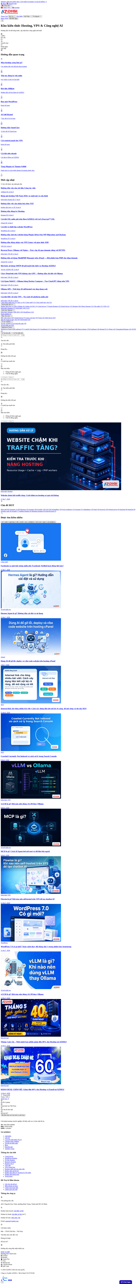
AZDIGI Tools (9, 1149)
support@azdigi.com (11, 1221)
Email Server (66, 306)
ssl (2, 522)
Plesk (112, 329)
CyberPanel (72, 329)
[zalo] (5, 1280)
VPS (106, 306)
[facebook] (2, 1280)
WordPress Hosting (11, 1158)
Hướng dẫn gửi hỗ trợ (12, 1171)
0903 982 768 (15, 1218)
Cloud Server (43, 306)
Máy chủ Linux (7, 318)
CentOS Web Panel (32, 329)
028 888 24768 (17, 1214)
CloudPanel (45, 329)
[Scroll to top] (2, 1282)
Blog (6, 1145)
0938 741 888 (5, 1252)
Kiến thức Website (8, 312)
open (44, 522)
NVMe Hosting (10, 1160)
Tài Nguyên (36, 16)
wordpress (31, 522)
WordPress (28, 312)
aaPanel (20, 329)
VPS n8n (8, 1165)
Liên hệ (7, 1138)
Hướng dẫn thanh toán (12, 1174)
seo (26, 522)
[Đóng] (23, 335)
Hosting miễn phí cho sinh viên (15, 1169)
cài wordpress (51, 522)
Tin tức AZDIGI (8, 323)
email (21, 522)
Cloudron (55, 329)
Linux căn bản (32, 318)
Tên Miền (19, 16)
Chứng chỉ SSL (31, 306)
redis (6, 522)
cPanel (63, 329)
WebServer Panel (8, 329)
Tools (41, 318)
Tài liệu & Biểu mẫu (11, 1143)
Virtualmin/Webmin (123, 329)
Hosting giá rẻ (9, 1163)
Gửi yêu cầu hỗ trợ (11, 1184)
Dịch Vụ (11, 16)
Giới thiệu (8, 1136)
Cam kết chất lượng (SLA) (13, 1140)
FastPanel (94, 329)
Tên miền (98, 306)
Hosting (77, 306)
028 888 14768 (18, 1211)
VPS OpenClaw (10, 1167)
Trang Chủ (4, 16)
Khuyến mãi (20, 323)
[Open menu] (2, 21)
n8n (17, 522)
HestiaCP (104, 329)
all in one (38, 522)
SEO (20, 312)
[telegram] (11, 1280)
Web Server (50, 318)
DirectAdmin (84, 329)
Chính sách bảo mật (11, 1189)
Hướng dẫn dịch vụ (9, 306)
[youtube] (9, 1280)
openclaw (12, 522)
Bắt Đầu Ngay (13, 18)
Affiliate (21, 306)
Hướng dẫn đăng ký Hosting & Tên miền (18, 1173)
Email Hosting (55, 306)
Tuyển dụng (8, 1176)
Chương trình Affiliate (12, 1141)
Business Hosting (10, 1162)
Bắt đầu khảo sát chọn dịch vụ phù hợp (13, 1115)
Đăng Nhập (4, 18)
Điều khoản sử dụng (11, 1186)
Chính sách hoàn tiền (11, 1188)
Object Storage (87, 306)
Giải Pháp (27, 16)
